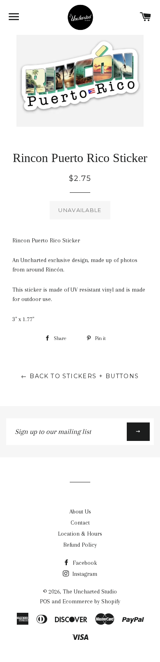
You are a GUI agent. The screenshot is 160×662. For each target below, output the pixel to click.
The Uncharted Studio (90, 591)
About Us (80, 511)
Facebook (84, 562)
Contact (80, 522)
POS (45, 601)
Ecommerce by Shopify (91, 601)
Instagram (84, 574)
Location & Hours (80, 533)
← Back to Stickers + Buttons (80, 376)
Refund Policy (80, 544)
